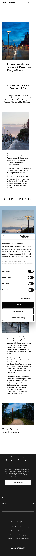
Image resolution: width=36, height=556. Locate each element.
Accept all (18, 304)
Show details (25, 298)
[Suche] (29, 3)
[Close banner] (33, 236)
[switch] (31, 277)
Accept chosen (18, 311)
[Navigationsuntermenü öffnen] (32, 4)
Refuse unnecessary (18, 318)
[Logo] (8, 4)
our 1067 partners (14, 247)
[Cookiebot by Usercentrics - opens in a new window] (21, 236)
